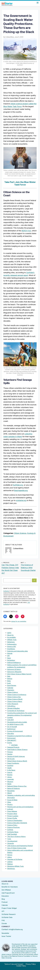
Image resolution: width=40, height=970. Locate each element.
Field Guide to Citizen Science (17, 749)
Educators (5, 896)
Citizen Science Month (14, 699)
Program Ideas (12, 814)
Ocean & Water (12, 800)
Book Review (11, 685)
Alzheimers (11, 642)
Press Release (12, 811)
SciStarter (6, 591)
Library (9, 777)
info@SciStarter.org (16, 929)
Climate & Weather (13, 708)
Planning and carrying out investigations (20, 807)
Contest (10, 717)
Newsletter (11, 791)
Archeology (11, 660)
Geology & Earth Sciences (16, 756)
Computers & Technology (15, 711)
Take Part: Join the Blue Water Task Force (20, 183)
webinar (10, 862)
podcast (10, 809)
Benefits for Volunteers (10, 887)
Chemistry (10, 690)
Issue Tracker (6, 936)
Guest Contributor (13, 763)
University (10, 843)
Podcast (4, 902)
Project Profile (12, 818)
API (8, 656)
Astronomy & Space (14, 669)
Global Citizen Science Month (17, 761)
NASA (9, 784)
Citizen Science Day (14, 697)
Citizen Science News (14, 701)
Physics (10, 804)
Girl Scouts (11, 759)
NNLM (9, 793)
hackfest (10, 765)
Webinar (10, 864)
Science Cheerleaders (14, 820)
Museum (10, 781)
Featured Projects (13, 747)
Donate (4, 923)
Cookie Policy (21, 966)
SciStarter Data (7, 917)
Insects (9, 772)
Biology (9, 678)
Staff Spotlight (12, 834)
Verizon (9, 855)
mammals (10, 779)
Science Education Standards (17, 823)
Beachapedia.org (21, 490)
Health (9, 768)
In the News (11, 770)
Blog (3, 899)
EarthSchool (11, 729)
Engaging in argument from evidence (19, 736)
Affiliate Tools (11, 640)
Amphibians (11, 649)
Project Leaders (12, 816)
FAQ (3, 920)
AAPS (9, 633)
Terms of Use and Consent (13, 964)
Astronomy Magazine (14, 672)
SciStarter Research (9, 914)
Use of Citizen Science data (16, 848)
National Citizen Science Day (17, 786)
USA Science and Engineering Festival (20, 846)
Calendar (10, 688)
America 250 (11, 646)
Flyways (10, 752)
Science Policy (12, 825)
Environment (11, 738)
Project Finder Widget (9, 908)
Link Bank (14, 745)
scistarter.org (21, 500)
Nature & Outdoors (13, 788)
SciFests (10, 830)
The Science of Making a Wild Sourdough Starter (28, 567)
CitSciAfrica (11, 706)
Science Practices (13, 827)
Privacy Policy (31, 964)
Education (10, 733)
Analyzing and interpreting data (17, 651)
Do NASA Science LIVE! (15, 724)
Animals (9, 653)
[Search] (34, 580)
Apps (9, 658)
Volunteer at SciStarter (14, 859)
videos (9, 857)
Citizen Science (20, 533)
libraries (9, 775)
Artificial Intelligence (14, 662)
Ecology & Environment (15, 731)
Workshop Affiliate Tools (15, 866)
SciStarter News (12, 832)
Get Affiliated (6, 890)
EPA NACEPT (11, 740)
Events (9, 743)
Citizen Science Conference (16, 695)
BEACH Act (26, 231)
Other (9, 802)
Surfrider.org (18, 485)
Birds (9, 681)
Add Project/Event (8, 893)
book (9, 683)
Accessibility (11, 637)
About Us (10, 635)
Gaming (9, 754)
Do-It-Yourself (12, 727)
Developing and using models (17, 722)
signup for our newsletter (18, 621)
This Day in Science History (16, 836)
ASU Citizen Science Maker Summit (19, 674)
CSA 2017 (10, 720)
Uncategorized (12, 841)
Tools (9, 839)
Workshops (11, 868)
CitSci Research (12, 704)
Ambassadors (12, 644)
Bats (8, 676)
